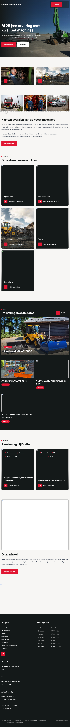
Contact (4, 648)
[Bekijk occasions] (17, 270)
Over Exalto (5, 639)
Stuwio (66, 720)
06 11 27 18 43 (6, 684)
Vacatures (4, 642)
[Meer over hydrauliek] (17, 185)
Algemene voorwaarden (19, 721)
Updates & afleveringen (9, 645)
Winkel (3, 634)
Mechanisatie (5, 631)
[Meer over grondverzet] (52, 76)
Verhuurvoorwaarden (31, 720)
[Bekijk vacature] (17, 469)
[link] (56, 4)
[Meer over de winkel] (52, 228)
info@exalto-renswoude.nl (10, 666)
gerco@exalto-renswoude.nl (10, 681)
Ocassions (4, 636)
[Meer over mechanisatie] (17, 76)
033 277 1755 (6, 669)
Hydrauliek (5, 628)
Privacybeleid (42, 720)
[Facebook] (3, 654)
